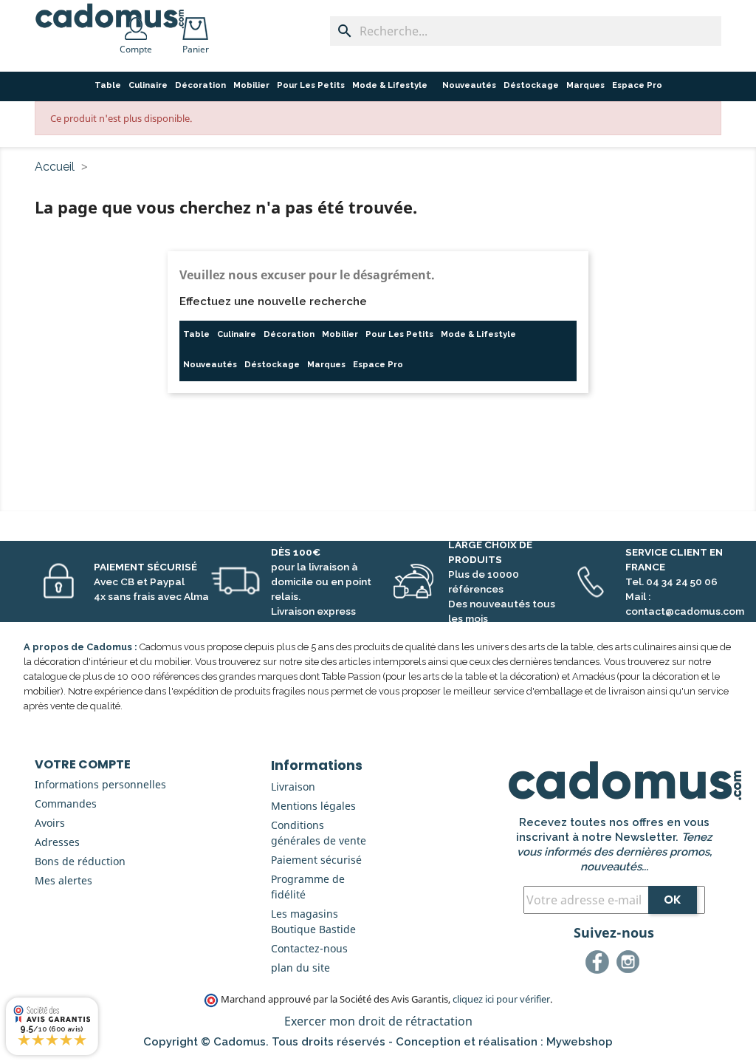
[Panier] (198, 24)
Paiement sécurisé (316, 860)
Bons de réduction (80, 861)
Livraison (293, 786)
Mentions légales (313, 806)
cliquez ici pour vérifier (501, 999)
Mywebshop (579, 1041)
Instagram (630, 964)
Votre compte (83, 764)
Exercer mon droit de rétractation (378, 1021)
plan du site (300, 968)
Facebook (599, 964)
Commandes (66, 803)
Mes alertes (63, 880)
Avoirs (50, 823)
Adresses (57, 842)
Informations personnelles (100, 784)
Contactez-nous (309, 948)
